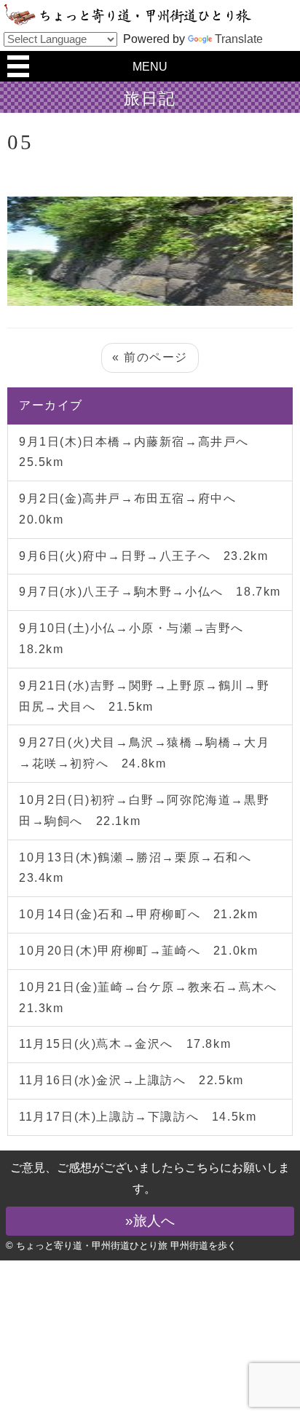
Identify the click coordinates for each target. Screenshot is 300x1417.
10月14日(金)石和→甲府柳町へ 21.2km (138, 914)
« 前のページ (150, 357)
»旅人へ (150, 1220)
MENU (150, 66)
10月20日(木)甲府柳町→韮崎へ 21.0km (138, 950)
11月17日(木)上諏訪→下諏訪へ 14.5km (137, 1116)
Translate (239, 39)
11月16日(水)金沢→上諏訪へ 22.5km (131, 1080)
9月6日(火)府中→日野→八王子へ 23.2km (143, 556)
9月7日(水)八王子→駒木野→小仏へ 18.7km (150, 591)
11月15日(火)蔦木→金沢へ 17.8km (125, 1044)
